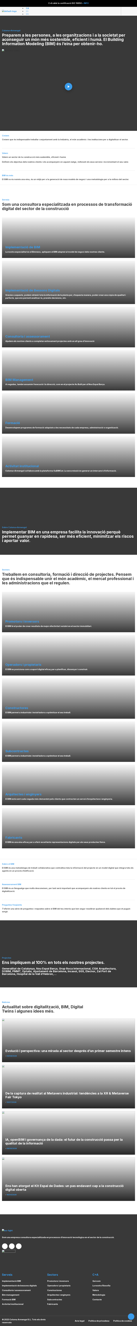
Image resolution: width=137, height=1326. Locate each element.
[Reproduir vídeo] (68, 86)
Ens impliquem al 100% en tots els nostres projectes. (53, 962)
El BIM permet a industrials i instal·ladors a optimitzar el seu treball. (38, 712)
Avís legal (79, 1321)
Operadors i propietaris (59, 1285)
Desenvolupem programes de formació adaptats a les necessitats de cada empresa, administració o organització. (62, 427)
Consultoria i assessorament (16, 1290)
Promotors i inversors (58, 1281)
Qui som (96, 1281)
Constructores (54, 1290)
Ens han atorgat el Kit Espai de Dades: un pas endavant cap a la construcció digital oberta (64, 1188)
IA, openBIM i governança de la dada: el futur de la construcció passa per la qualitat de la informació (64, 1141)
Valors (95, 1290)
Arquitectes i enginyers (58, 1295)
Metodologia (98, 1295)
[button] (132, 11)
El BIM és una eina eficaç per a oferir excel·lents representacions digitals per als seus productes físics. (55, 842)
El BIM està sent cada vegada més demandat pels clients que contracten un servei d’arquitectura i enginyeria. (59, 799)
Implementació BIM (11, 1281)
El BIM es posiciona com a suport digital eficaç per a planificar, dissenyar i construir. (46, 669)
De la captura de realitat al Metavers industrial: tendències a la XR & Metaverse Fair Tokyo (67, 1095)
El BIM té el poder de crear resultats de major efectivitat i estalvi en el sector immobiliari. (48, 626)
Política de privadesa (98, 1321)
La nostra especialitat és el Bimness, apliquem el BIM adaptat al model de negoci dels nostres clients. (55, 252)
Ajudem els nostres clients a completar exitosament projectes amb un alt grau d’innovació (49, 341)
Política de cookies (122, 1321)
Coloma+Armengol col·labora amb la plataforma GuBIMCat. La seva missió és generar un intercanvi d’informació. (61, 471)
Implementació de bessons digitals (19, 1285)
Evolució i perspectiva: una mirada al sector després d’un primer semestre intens (68, 1051)
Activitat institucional (12, 1304)
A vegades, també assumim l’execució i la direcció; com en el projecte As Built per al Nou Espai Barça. (55, 384)
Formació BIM (9, 1299)
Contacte (97, 1299)
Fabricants (52, 1304)
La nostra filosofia (101, 1285)
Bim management (10, 1295)
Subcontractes (54, 1299)
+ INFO (85, 3)
